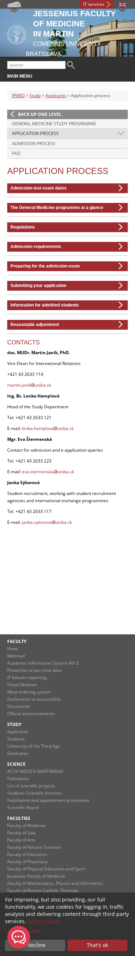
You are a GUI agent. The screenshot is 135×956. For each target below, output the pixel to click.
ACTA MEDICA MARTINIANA (35, 771)
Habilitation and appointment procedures (48, 800)
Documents (18, 706)
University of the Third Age (33, 746)
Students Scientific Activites (34, 793)
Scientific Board (23, 807)
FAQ (16, 153)
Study (35, 95)
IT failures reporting (27, 677)
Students (16, 739)
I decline (35, 945)
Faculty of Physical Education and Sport (46, 869)
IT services (93, 4)
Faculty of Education (27, 854)
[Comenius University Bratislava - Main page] (16, 33)
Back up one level (40, 114)
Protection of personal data (34, 670)
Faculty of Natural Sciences (34, 847)
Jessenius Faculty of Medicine (36, 876)
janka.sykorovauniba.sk (47, 522)
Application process (35, 133)
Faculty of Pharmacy (27, 862)
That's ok (97, 945)
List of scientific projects (31, 786)
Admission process (33, 143)
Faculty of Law (21, 833)
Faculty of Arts (21, 840)
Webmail (16, 656)
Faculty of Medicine (26, 825)
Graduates (17, 753)
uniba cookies (43, 921)
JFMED (18, 95)
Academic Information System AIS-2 (43, 663)
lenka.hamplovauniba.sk (48, 428)
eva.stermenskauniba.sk (48, 472)
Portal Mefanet (22, 685)
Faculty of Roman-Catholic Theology (42, 890)
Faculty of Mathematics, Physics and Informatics (55, 883)
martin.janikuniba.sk (29, 385)
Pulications (18, 778)
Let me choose (22, 930)
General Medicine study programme (54, 124)
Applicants (55, 95)
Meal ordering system (29, 692)
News (12, 649)
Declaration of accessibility (34, 699)
